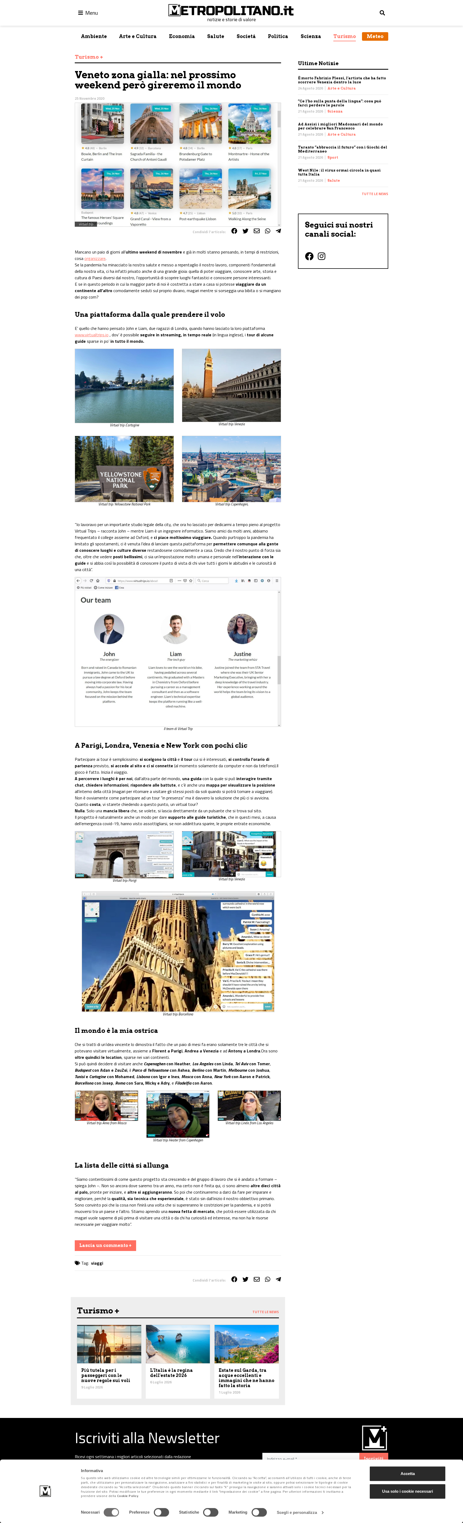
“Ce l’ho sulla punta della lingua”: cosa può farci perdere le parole (339, 103)
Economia (182, 36)
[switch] (161, 1512)
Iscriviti (374, 1458)
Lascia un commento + (105, 1245)
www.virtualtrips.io (92, 335)
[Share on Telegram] (278, 231)
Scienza (311, 36)
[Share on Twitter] (245, 231)
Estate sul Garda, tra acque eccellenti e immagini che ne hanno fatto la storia (246, 1378)
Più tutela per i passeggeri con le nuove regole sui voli (105, 1375)
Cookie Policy (128, 1496)
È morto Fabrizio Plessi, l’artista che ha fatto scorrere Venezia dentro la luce (342, 80)
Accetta (408, 1473)
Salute (215, 36)
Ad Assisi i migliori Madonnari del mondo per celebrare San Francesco (340, 126)
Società (246, 36)
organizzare (95, 258)
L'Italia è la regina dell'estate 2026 (171, 1373)
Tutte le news (375, 193)
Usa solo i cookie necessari (407, 1491)
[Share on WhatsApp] (267, 231)
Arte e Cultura (138, 36)
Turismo (344, 36)
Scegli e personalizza (297, 1512)
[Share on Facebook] (234, 231)
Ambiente (94, 36)
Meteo (375, 36)
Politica (278, 36)
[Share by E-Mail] (257, 231)
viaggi (97, 1263)
